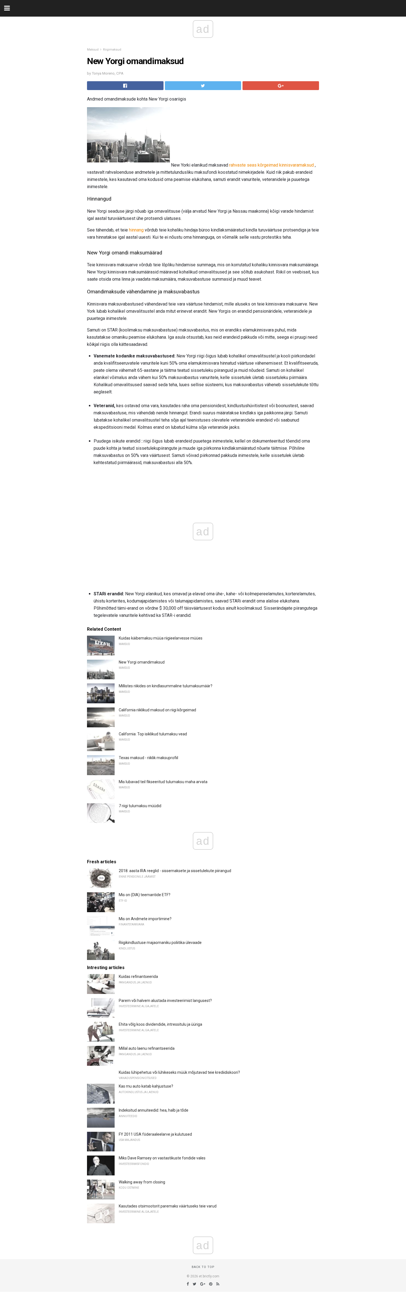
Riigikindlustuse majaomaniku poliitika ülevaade (160, 942)
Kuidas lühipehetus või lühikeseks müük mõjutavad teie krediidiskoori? (179, 1072)
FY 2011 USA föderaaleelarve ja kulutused (155, 1134)
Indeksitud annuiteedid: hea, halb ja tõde (153, 1110)
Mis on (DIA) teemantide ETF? (144, 895)
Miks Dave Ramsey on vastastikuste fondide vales (162, 1158)
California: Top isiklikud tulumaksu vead (153, 734)
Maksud (93, 49)
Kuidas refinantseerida (138, 976)
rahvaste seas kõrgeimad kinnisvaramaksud (271, 165)
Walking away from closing (142, 1182)
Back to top (203, 1267)
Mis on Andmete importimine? (145, 919)
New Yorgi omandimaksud (142, 662)
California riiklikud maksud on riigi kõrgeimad (157, 710)
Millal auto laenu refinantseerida (147, 1048)
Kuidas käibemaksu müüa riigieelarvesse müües (160, 638)
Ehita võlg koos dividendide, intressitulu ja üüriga (160, 1024)
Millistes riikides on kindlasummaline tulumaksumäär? (165, 686)
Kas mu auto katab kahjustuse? (146, 1086)
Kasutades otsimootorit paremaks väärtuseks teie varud (168, 1206)
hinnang (136, 230)
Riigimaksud (112, 49)
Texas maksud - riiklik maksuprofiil (148, 758)
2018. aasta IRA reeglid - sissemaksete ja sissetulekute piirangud (175, 871)
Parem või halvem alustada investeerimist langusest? (165, 1000)
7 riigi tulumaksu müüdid (140, 806)
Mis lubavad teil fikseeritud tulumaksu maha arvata (163, 782)
